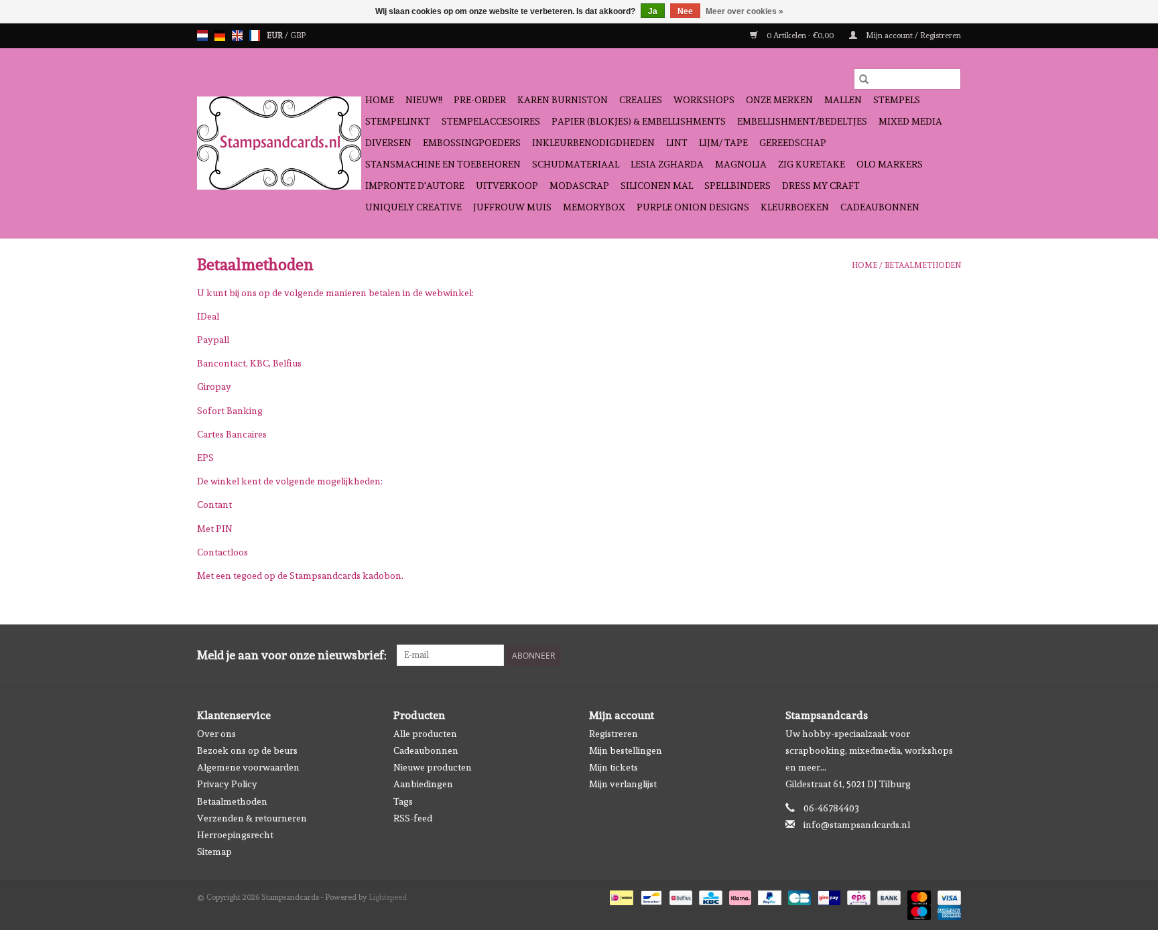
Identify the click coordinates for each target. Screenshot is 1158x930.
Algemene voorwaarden (248, 767)
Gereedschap (792, 142)
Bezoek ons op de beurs (247, 750)
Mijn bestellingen (625, 750)
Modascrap (579, 185)
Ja (652, 11)
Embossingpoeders (472, 142)
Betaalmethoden (923, 265)
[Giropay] (827, 896)
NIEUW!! (423, 99)
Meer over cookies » (744, 11)
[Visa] (947, 896)
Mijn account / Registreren (912, 35)
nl (202, 35)
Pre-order (480, 99)
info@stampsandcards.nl (856, 824)
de (219, 35)
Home (379, 99)
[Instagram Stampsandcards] (950, 655)
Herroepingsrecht (235, 834)
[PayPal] (768, 896)
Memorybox (594, 207)
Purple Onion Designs (693, 207)
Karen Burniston (562, 99)
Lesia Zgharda (667, 164)
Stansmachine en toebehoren (443, 164)
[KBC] (709, 896)
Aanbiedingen (423, 784)
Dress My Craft (821, 185)
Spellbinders (737, 185)
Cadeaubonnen (879, 207)
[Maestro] (918, 910)
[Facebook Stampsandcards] (927, 655)
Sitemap (214, 851)
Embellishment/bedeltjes (802, 121)
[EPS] (857, 896)
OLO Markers (889, 164)
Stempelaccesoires (491, 121)
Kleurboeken (795, 207)
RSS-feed (412, 818)
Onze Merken (779, 99)
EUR (276, 35)
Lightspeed (388, 897)
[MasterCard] (918, 896)
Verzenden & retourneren (252, 818)
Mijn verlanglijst (623, 784)
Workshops (703, 99)
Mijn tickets (613, 767)
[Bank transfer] (888, 896)
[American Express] (947, 910)
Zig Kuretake (811, 164)
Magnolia (741, 164)
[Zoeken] (864, 79)
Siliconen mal (657, 185)
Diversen (388, 142)
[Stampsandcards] (279, 143)
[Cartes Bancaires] (798, 896)
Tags (403, 801)
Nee (685, 11)
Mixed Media (910, 121)
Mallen (843, 99)
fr (254, 35)
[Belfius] (679, 896)
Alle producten (425, 733)
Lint (677, 142)
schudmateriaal (575, 164)
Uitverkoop (507, 185)
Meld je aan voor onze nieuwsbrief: (292, 655)
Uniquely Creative (413, 207)
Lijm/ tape (723, 142)
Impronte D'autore (414, 185)
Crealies (640, 99)
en (237, 35)
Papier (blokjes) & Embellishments (639, 121)
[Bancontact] (650, 896)
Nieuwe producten (432, 767)
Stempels (896, 99)
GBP (298, 35)
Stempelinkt (397, 121)
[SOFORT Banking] (738, 896)
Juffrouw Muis (512, 207)
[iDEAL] (620, 896)
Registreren (613, 733)
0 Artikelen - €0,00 (800, 35)
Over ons (216, 733)
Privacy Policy (227, 784)
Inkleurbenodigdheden (593, 142)
